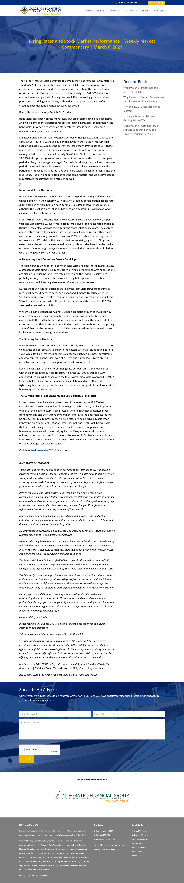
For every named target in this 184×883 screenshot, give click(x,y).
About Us (99, 11)
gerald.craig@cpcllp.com (109, 839)
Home (89, 11)
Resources (130, 11)
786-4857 (109, 831)
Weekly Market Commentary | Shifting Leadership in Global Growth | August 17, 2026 (140, 130)
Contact (144, 11)
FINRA (77, 835)
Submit (27, 759)
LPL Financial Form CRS (28, 825)
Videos (134, 855)
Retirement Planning (140, 835)
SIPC (84, 835)
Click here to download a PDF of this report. (44, 450)
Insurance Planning (139, 843)
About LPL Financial (139, 847)
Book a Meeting (156, 2)
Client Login (159, 11)
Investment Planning (140, 839)
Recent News (137, 851)
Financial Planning (139, 831)
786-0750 (106, 835)
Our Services (115, 11)
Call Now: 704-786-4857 (127, 2)
